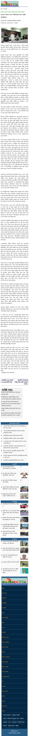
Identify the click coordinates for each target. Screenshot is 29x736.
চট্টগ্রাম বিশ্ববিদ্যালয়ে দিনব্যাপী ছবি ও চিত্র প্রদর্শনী (10, 409)
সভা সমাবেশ (5, 8)
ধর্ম (2, 681)
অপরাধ (3, 701)
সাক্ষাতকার (14, 722)
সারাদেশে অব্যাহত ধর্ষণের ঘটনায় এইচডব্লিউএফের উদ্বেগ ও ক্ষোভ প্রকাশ (15, 456)
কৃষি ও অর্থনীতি (5, 642)
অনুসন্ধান (5, 722)
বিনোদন (5, 726)
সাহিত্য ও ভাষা (5, 637)
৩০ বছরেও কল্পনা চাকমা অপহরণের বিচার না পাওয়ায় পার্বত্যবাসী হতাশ (14, 442)
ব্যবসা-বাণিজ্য (5, 618)
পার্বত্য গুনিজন (5, 672)
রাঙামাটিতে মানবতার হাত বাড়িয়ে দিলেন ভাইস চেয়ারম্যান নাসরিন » (21, 382)
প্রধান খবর (4, 593)
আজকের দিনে (11, 726)
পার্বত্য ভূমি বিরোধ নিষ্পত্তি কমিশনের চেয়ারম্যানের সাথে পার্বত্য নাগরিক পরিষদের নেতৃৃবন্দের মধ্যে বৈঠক (10, 404)
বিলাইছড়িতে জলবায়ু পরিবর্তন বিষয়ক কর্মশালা (13, 435)
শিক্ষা (3, 613)
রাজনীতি (4, 632)
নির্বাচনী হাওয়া (21, 722)
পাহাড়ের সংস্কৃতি (16, 715)
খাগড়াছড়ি (14, 502)
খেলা (3, 627)
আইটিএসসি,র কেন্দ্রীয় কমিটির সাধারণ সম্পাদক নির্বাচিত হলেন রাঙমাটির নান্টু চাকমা (11, 398)
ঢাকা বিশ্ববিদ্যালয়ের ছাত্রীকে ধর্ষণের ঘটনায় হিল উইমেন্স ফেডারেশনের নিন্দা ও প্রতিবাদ (11, 414)
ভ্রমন (9, 722)
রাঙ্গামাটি (4, 598)
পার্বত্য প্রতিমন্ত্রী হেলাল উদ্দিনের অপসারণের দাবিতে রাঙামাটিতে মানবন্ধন (14, 432)
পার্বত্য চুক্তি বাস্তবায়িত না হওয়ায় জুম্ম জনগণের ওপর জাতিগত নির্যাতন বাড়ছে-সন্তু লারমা (14, 447)
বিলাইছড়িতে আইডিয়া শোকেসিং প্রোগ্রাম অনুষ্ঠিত (13, 438)
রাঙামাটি (14, 464)
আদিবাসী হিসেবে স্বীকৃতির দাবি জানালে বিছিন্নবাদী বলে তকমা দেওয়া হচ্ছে (14, 427)
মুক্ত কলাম (4, 706)
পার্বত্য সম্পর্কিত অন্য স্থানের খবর (11, 718)
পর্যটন (3, 696)
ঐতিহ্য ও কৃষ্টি (5, 667)
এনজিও (3, 686)
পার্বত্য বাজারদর (7, 715)
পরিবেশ (22, 718)
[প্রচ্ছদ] (10, 4)
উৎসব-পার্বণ (5, 691)
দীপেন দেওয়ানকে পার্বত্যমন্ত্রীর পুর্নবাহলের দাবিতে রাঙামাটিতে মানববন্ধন (13, 451)
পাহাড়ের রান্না (5, 662)
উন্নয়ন (17, 726)
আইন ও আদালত (6, 657)
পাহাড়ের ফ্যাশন (5, 676)
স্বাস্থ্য (3, 622)
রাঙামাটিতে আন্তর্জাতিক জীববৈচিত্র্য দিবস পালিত (13, 460)
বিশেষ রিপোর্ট (5, 647)
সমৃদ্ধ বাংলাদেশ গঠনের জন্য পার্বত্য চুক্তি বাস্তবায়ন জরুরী (10, 393)
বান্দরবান (14, 539)
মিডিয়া (3, 652)
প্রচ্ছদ (1, 8)
